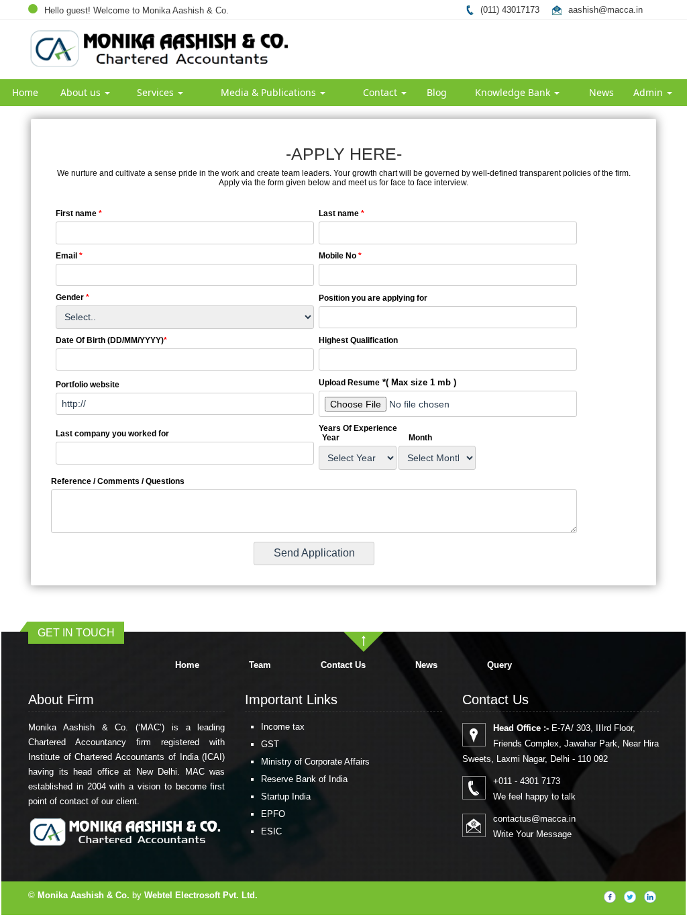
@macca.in (620, 10)
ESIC (271, 831)
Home (25, 92)
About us (81, 92)
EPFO (273, 814)
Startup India (286, 796)
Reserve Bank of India (304, 779)
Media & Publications (270, 92)
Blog (437, 92)
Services (156, 92)
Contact (381, 92)
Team (260, 665)
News (601, 92)
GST (270, 744)
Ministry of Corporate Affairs (315, 762)
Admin (649, 92)
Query (499, 665)
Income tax (283, 727)
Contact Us (343, 665)
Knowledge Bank (514, 92)
